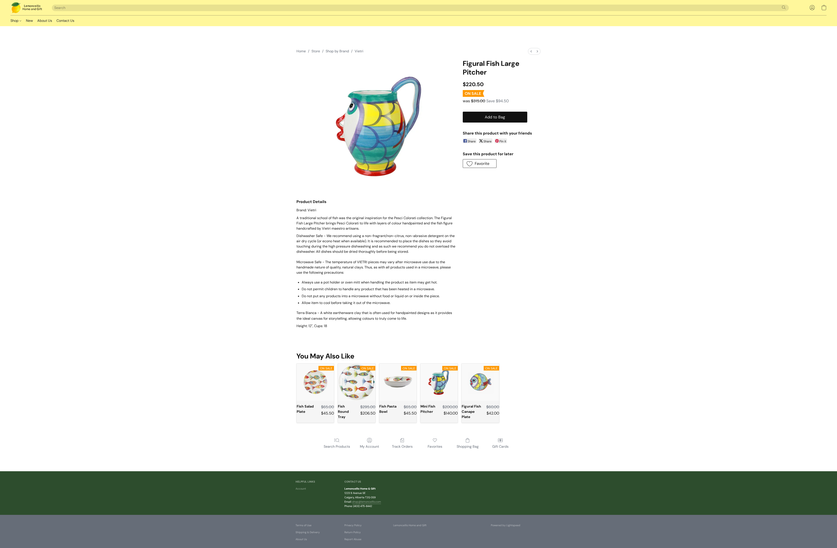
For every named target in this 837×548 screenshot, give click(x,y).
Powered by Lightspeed (505, 525)
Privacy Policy (353, 525)
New (29, 20)
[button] (26, 7)
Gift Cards (500, 446)
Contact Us (65, 20)
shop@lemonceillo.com (366, 502)
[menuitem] (531, 51)
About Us (44, 20)
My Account (369, 446)
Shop (14, 20)
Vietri (359, 51)
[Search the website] (784, 7)
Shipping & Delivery (308, 532)
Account (301, 488)
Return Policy (352, 532)
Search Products (337, 446)
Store (315, 51)
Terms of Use (303, 525)
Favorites (435, 446)
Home (301, 51)
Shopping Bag (468, 446)
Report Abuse (352, 539)
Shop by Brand (337, 51)
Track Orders (402, 446)
